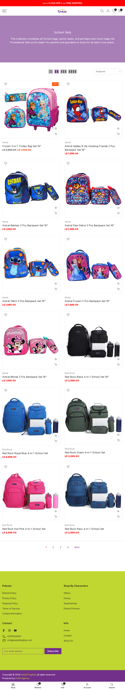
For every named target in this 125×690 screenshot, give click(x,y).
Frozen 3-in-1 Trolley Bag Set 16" (21, 146)
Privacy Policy (9, 598)
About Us (68, 640)
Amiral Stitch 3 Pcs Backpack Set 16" (24, 301)
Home (67, 630)
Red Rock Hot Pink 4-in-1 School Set (23, 528)
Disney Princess (72, 608)
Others (67, 593)
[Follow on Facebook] (3, 630)
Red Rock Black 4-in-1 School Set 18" (87, 376)
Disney (67, 598)
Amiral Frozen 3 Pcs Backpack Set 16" (87, 301)
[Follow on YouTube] (15, 630)
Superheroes (70, 603)
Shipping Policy (10, 603)
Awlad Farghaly (28, 674)
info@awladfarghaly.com (19, 640)
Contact (67, 635)
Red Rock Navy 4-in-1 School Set (84, 528)
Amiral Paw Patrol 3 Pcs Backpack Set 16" (89, 225)
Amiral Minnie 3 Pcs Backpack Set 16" (24, 376)
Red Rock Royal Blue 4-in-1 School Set (25, 453)
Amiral (5, 142)
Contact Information (12, 613)
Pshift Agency (22, 678)
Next (77, 547)
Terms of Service (11, 608)
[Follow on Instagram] (9, 630)
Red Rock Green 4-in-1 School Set (85, 452)
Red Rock (70, 373)
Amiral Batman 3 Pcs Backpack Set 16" (25, 225)
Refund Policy (9, 593)
